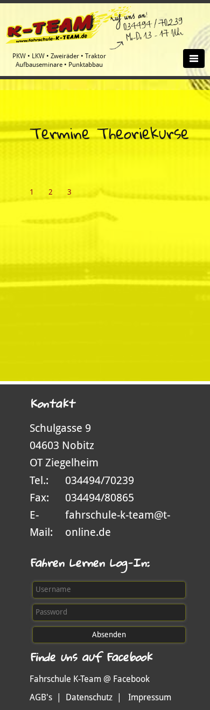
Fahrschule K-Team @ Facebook (90, 679)
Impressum (149, 697)
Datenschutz (89, 697)
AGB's (41, 697)
